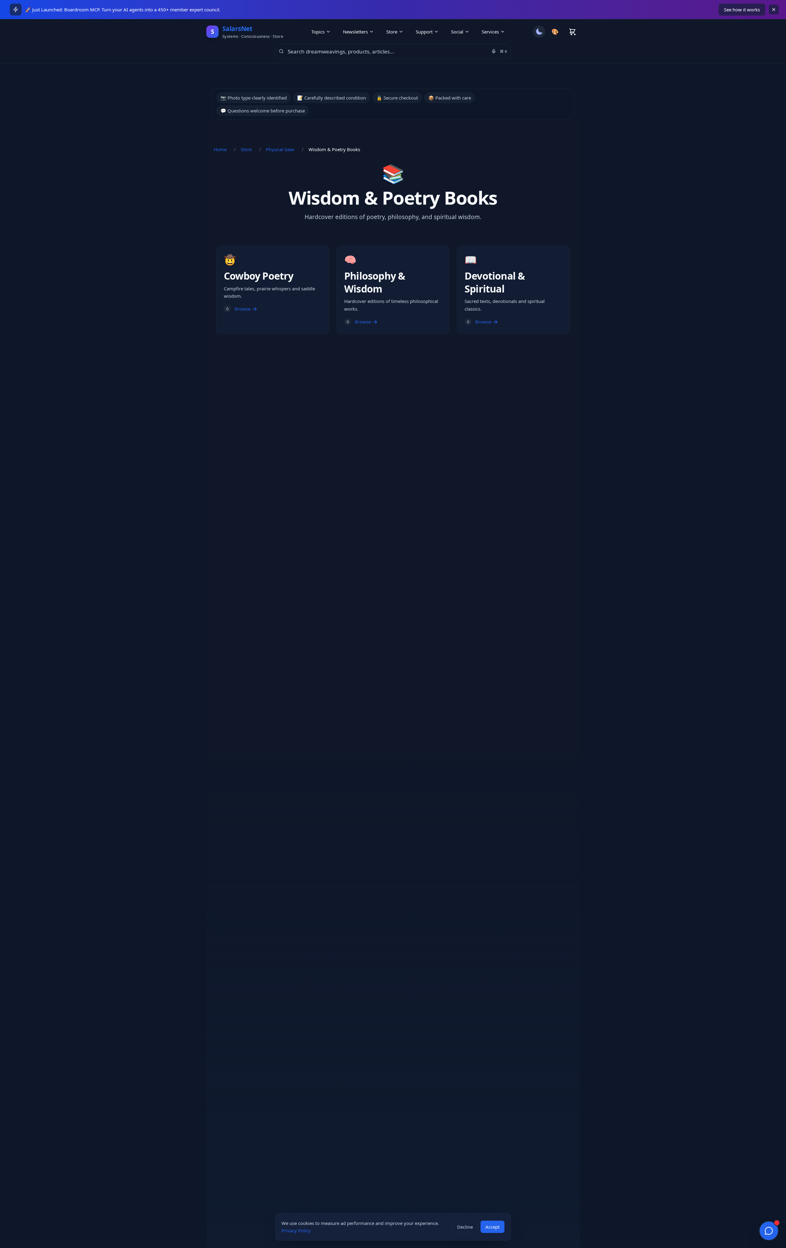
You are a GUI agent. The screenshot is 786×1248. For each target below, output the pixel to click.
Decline (465, 1227)
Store (246, 149)
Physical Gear (280, 149)
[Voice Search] (494, 51)
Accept (492, 1227)
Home (220, 149)
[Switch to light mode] (539, 32)
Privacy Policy (296, 1230)
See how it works (742, 9)
